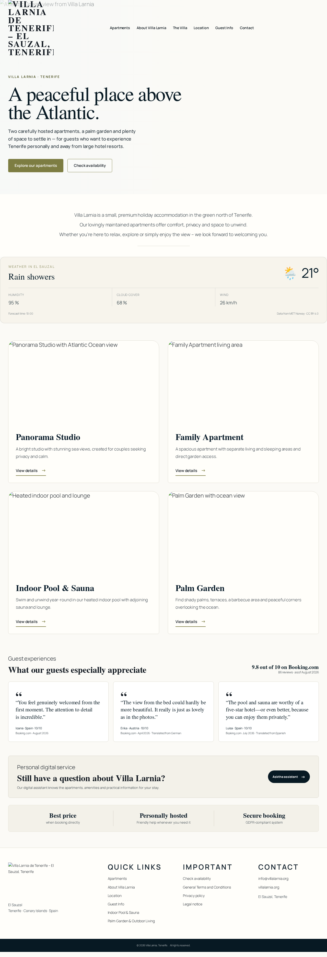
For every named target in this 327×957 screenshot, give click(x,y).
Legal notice (192, 904)
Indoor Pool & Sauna (123, 912)
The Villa (180, 27)
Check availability (90, 165)
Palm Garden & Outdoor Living (131, 920)
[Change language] (314, 27)
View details (31, 470)
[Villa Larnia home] (31, 28)
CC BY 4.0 (312, 313)
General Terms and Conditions (207, 887)
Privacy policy (194, 895)
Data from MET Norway (291, 313)
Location (201, 27)
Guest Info (224, 27)
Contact (247, 27)
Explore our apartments (36, 165)
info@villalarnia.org (273, 878)
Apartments (120, 27)
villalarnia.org (268, 887)
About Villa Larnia (151, 27)
